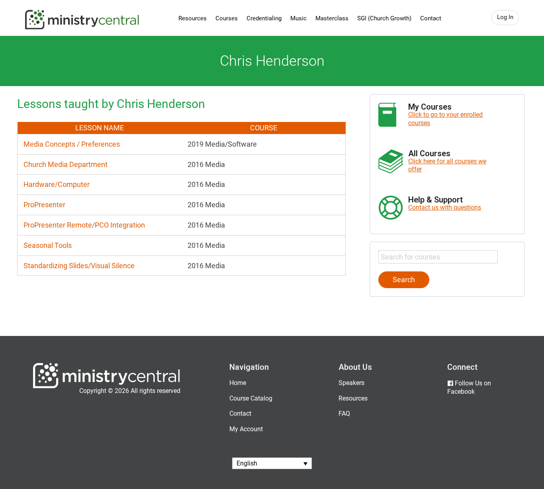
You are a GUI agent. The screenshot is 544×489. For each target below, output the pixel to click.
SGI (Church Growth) (384, 18)
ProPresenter (44, 204)
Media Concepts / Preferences (71, 144)
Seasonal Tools (47, 245)
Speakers (351, 383)
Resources (192, 18)
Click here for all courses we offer (447, 165)
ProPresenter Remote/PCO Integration (84, 225)
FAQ (344, 413)
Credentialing (264, 18)
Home (237, 383)
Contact (430, 18)
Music (298, 18)
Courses (226, 18)
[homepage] (106, 386)
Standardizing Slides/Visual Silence (79, 265)
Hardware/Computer (56, 184)
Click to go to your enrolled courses (445, 119)
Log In (505, 17)
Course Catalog (250, 398)
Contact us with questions (444, 207)
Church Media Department (65, 164)
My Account (246, 429)
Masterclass (331, 18)
